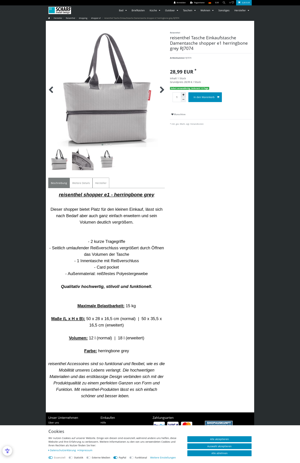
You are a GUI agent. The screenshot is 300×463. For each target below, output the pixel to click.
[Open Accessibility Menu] (7, 451)
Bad (121, 10)
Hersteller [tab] (101, 183)
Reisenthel (70, 18)
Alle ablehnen (219, 453)
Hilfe (103, 422)
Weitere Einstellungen (163, 457)
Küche (154, 10)
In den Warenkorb (204, 97)
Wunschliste (179, 114)
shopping (82, 18)
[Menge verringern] (183, 99)
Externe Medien (101, 457)
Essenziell (59, 457)
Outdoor (170, 10)
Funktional (141, 457)
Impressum (85, 450)
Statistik (78, 457)
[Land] (210, 2)
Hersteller (240, 10)
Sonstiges (224, 10)
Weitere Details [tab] (81, 183)
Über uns (53, 422)
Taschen (188, 10)
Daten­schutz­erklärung (63, 450)
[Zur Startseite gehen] (49, 18)
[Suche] (224, 2)
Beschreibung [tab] (59, 183)
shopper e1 (95, 18)
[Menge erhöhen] (183, 94)
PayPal (122, 457)
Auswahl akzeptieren (219, 446)
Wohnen (206, 10)
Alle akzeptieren (219, 439)
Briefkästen (138, 10)
